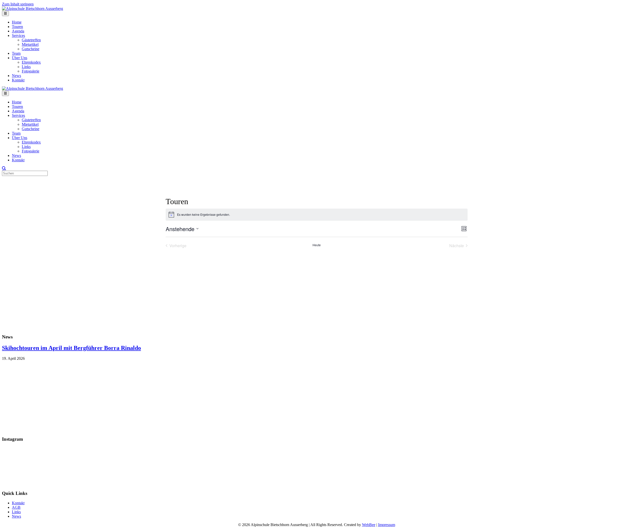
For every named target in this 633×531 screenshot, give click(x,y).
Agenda (18, 31)
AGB (16, 507)
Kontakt (18, 80)
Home (17, 22)
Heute (317, 245)
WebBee (368, 525)
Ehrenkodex (31, 62)
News (16, 75)
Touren (17, 26)
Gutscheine (30, 49)
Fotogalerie (30, 71)
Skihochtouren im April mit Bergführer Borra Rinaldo (71, 348)
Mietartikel (30, 44)
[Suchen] (4, 168)
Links (26, 67)
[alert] (317, 214)
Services (18, 35)
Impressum (386, 525)
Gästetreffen (31, 40)
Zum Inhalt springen (18, 4)
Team (16, 53)
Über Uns (19, 58)
